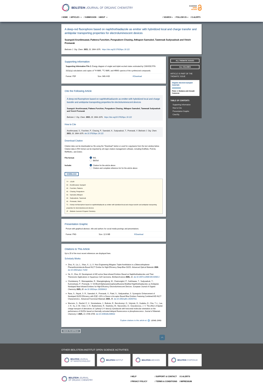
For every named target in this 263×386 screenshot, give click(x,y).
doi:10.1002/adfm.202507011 (125, 299)
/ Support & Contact (166, 376)
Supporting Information (182, 105)
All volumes (185, 67)
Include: (68, 165)
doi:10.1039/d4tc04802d (105, 314)
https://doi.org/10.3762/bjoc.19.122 (116, 49)
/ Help (133, 376)
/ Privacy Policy (138, 381)
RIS (94, 158)
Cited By (176, 114)
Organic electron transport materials (182, 84)
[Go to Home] (77, 379)
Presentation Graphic (181, 111)
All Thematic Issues (185, 61)
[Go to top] (162, 337)
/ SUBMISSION (90, 17)
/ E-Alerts (196, 17)
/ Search (167, 17)
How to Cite (177, 108)
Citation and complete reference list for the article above (115, 168)
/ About (101, 17)
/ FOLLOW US (181, 17)
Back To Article (70, 331)
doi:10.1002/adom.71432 (77, 270)
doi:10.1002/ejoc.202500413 (96, 289)
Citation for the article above (104, 165)
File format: (69, 158)
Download (138, 76)
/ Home (64, 17)
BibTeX (96, 161)
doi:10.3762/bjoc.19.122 (94, 133)
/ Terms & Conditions (166, 381)
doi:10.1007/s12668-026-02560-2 (146, 277)
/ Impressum (185, 381)
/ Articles (74, 17)
